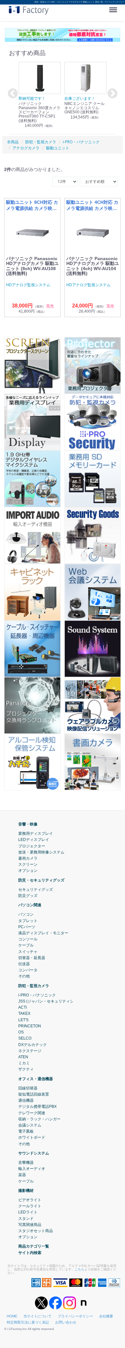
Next (111, 94)
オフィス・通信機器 (35, 1078)
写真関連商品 (29, 1224)
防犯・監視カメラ (33, 986)
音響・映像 (28, 824)
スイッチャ (28, 951)
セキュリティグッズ (35, 889)
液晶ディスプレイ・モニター (43, 933)
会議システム (29, 1125)
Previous (12, 94)
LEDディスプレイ (33, 839)
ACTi (22, 1007)
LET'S (23, 1020)
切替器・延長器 (31, 958)
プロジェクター (31, 846)
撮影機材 (26, 1190)
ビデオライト (29, 1200)
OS (21, 1032)
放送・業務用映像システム (41, 852)
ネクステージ (29, 1051)
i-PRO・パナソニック (37, 995)
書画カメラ (28, 858)
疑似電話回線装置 (33, 1094)
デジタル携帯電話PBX (37, 1106)
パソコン (26, 914)
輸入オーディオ (31, 1168)
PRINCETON (29, 1026)
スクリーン (28, 864)
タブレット (28, 920)
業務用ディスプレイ (35, 833)
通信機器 (26, 1100)
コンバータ (28, 970)
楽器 (22, 1175)
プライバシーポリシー (75, 1316)
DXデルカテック (32, 1044)
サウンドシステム (33, 1153)
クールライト (29, 1206)
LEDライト (28, 1212)
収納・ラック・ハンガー (39, 1119)
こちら (79, 1269)
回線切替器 (28, 1088)
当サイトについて (37, 1316)
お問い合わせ (65, 1322)
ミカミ (24, 1063)
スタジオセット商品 (35, 1231)
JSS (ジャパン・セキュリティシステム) (52, 1001)
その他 (24, 976)
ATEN (23, 1057)
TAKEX (24, 1013)
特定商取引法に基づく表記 (28, 1322)
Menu (114, 7)
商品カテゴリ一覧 (33, 1246)
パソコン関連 (29, 905)
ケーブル (26, 945)
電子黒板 (26, 1131)
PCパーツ (26, 927)
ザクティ (26, 1069)
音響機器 (26, 1162)
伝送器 (24, 964)
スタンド (26, 1218)
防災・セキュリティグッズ (41, 880)
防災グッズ (28, 895)
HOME (12, 1316)
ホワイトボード (31, 1137)
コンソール (28, 939)
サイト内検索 (29, 1252)
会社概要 (106, 1316)
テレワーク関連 (31, 1112)
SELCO (24, 1038)
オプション (28, 870)
